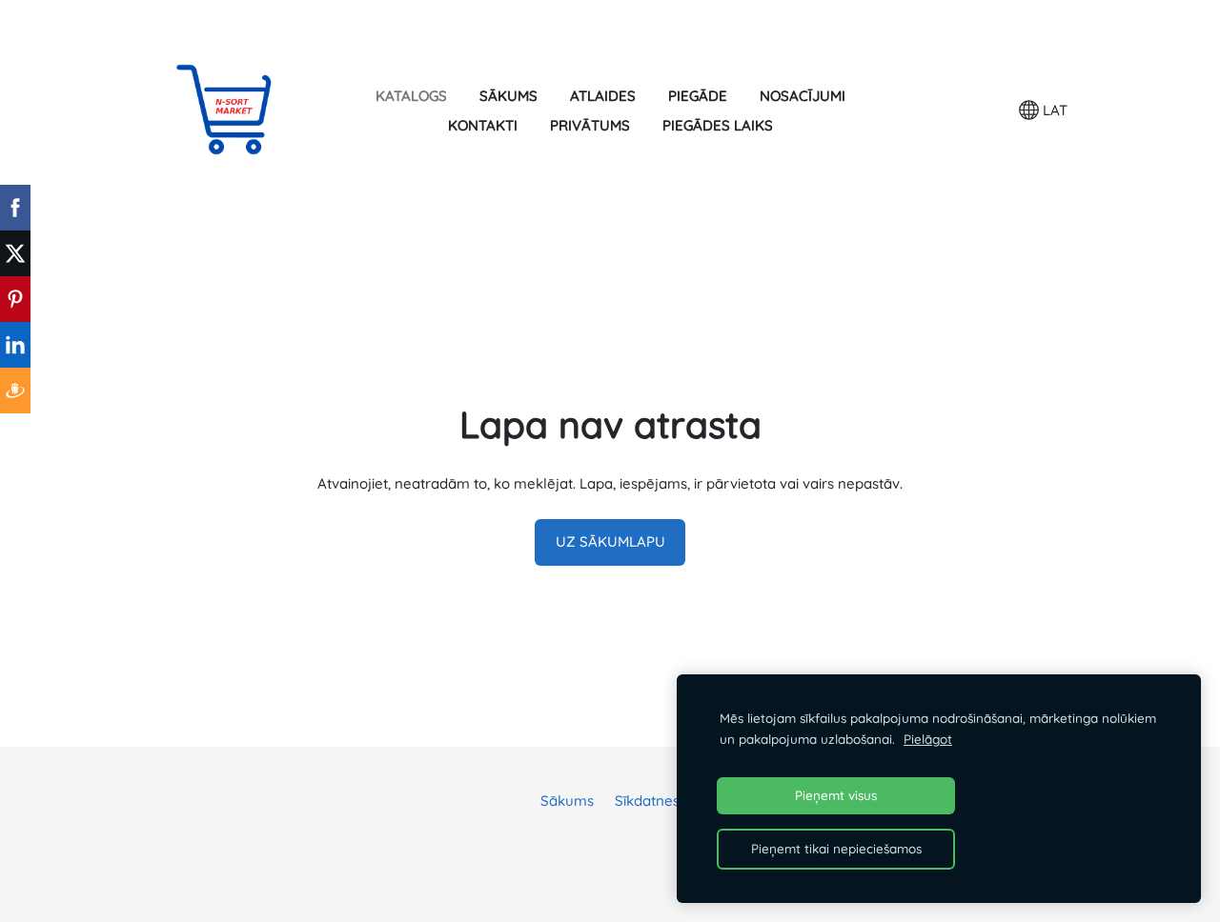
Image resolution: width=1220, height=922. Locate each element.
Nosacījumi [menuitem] (802, 96)
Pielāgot (928, 739)
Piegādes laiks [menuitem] (717, 125)
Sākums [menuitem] (508, 96)
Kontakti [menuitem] (483, 125)
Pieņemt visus (836, 795)
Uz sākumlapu (610, 541)
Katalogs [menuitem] (411, 96)
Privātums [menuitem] (590, 125)
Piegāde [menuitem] (697, 96)
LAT (1053, 110)
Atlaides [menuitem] (603, 96)
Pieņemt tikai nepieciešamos (836, 848)
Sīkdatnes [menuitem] (647, 801)
